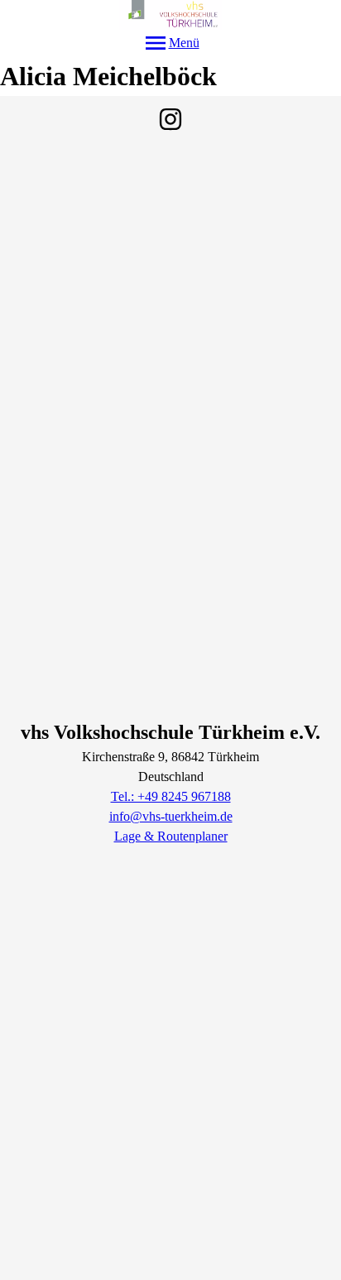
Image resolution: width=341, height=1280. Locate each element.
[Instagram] (170, 119)
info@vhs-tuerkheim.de (171, 816)
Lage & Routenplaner (171, 836)
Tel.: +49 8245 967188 (171, 796)
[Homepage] (170, 15)
